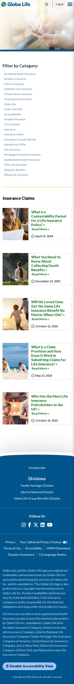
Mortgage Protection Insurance (22, 154)
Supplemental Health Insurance (22, 159)
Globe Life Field (13, 109)
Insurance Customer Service (20, 139)
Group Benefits (12, 114)
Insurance (9, 129)
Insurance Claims (14, 134)
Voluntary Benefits (14, 169)
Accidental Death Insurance (19, 73)
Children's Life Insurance (18, 89)
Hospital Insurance (14, 119)
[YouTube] (49, 525)
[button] (70, 4)
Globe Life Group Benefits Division (37, 498)
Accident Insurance (15, 78)
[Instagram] (24, 525)
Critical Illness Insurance (18, 94)
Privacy (10, 542)
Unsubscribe (37, 468)
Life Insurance (12, 149)
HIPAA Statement (58, 548)
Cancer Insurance (14, 84)
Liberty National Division (37, 492)
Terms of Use (12, 548)
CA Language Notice (52, 554)
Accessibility (33, 548)
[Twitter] (35, 525)
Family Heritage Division (37, 485)
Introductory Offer (15, 144)
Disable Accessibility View (31, 666)
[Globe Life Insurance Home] (15, 4)
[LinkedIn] (42, 525)
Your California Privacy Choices (41, 542)
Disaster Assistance (21, 554)
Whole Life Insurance (16, 174)
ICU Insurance (12, 124)
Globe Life (10, 104)
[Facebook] (29, 525)
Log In (60, 4)
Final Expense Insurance (17, 99)
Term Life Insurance (15, 164)
